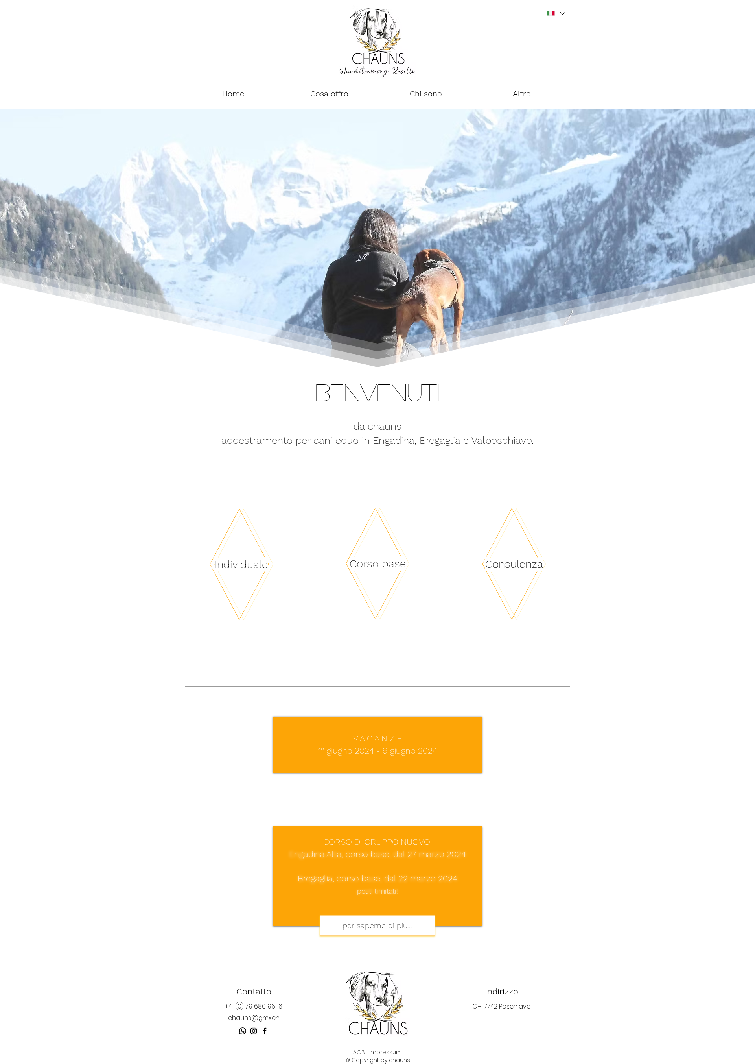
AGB (359, 1052)
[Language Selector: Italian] (555, 13)
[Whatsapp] (242, 1031)
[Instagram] (253, 1031)
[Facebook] (264, 1031)
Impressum (385, 1052)
